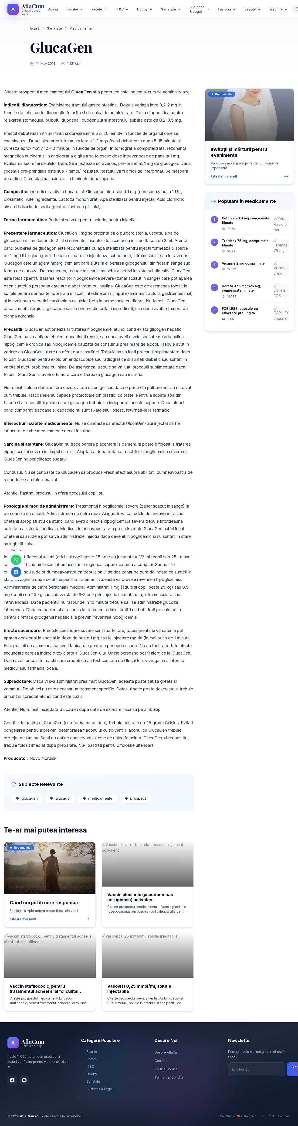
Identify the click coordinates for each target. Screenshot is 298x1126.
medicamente (100, 798)
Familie (72, 9)
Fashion (224, 9)
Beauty (250, 9)
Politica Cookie (166, 1069)
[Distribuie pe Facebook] (16, 572)
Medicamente (80, 28)
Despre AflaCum (167, 1052)
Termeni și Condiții (169, 1077)
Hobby (142, 9)
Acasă (53, 9)
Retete (96, 9)
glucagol (63, 798)
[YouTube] (24, 1080)
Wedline (276, 9)
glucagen (29, 798)
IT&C (120, 9)
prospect (138, 798)
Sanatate (168, 9)
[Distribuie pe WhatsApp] (16, 560)
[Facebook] (12, 1080)
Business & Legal (197, 9)
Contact (160, 1061)
